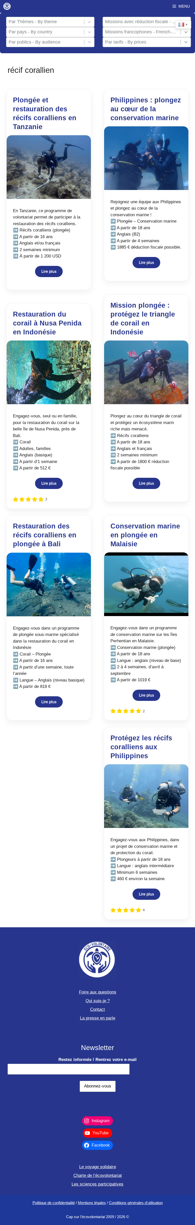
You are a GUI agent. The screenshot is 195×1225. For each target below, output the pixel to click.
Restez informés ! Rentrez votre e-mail (97, 1059)
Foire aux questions (97, 992)
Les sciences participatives (97, 1184)
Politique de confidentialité (53, 1203)
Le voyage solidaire (97, 1166)
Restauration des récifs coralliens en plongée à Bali (44, 535)
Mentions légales (92, 1203)
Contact (97, 1009)
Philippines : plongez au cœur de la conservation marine (145, 109)
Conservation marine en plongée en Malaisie (145, 535)
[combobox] (45, 22)
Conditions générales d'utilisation (136, 1203)
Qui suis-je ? (98, 1000)
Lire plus (48, 271)
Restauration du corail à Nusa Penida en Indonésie (47, 323)
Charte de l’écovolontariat (97, 1175)
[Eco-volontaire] (7, 6)
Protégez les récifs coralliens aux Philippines (141, 747)
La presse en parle (97, 1018)
